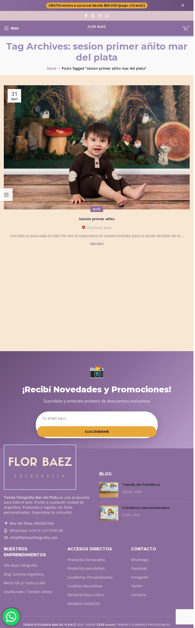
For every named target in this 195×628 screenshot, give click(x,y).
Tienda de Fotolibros (141, 484)
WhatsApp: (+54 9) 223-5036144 (36, 530)
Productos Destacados (86, 559)
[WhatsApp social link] (107, 16)
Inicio (51, 68)
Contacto (138, 594)
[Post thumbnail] (108, 489)
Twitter (137, 585)
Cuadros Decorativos (85, 585)
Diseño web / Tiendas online (28, 591)
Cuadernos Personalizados (90, 577)
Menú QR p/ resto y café (24, 582)
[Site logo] (97, 27)
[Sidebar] (6, 194)
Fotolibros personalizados (146, 508)
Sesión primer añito (97, 219)
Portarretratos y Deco (86, 594)
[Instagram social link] (99, 16)
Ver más (97, 244)
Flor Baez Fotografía (20, 565)
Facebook (139, 568)
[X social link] (92, 16)
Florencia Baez (99, 227)
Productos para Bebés (86, 568)
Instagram (139, 577)
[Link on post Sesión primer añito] (97, 147)
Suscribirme (97, 432)
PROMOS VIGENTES (84, 603)
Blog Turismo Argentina (24, 574)
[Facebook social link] (86, 16)
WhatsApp (140, 559)
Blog (97, 209)
